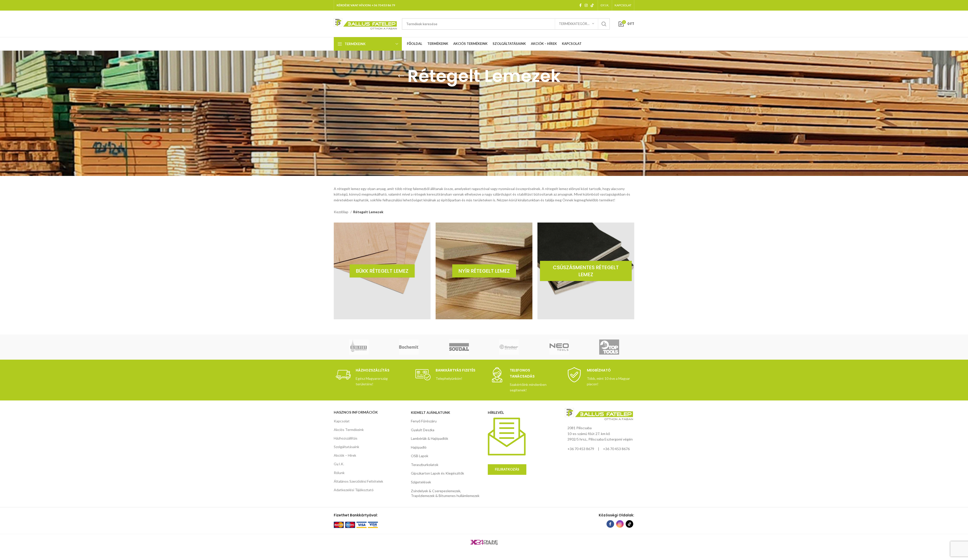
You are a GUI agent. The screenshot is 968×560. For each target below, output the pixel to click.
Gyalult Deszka (422, 430)
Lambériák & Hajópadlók (429, 438)
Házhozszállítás (345, 438)
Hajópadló (419, 447)
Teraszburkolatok (424, 464)
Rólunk (339, 473)
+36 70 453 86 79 (384, 5)
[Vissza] (401, 76)
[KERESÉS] (604, 24)
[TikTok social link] (592, 5)
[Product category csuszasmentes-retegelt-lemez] (585, 271)
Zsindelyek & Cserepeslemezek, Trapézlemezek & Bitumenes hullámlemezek (445, 493)
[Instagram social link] (586, 5)
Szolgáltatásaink (346, 447)
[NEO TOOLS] (559, 347)
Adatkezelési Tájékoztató (354, 490)
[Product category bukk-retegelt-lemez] (382, 271)
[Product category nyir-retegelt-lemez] (484, 271)
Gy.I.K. (339, 464)
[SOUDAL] (459, 347)
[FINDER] (509, 347)
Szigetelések (421, 482)
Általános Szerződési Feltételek (358, 481)
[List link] (599, 449)
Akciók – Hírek (345, 455)
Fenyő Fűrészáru (424, 421)
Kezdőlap (341, 212)
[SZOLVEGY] (359, 347)
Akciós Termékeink (349, 429)
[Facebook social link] (580, 5)
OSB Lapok (419, 456)
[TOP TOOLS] (609, 347)
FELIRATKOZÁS (507, 469)
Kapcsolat (342, 421)
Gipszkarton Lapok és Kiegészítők (437, 473)
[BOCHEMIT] (409, 347)
